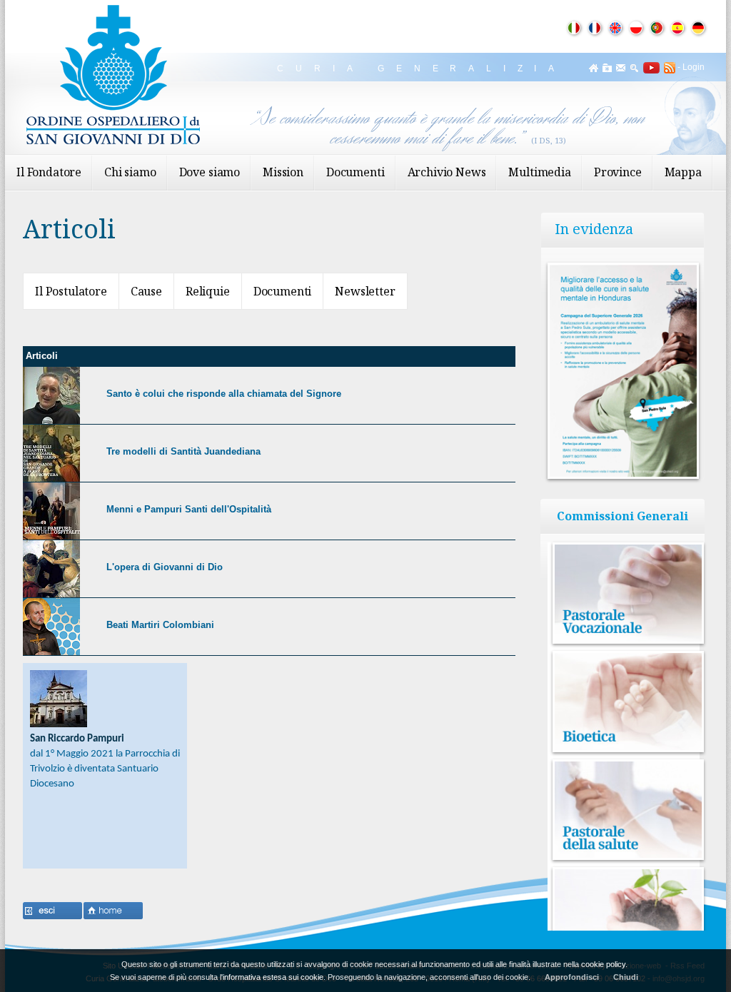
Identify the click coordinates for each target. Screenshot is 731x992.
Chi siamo (130, 172)
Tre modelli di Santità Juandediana (183, 451)
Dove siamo (209, 172)
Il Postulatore (71, 291)
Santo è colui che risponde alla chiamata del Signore (223, 393)
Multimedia (539, 172)
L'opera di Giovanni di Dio (164, 567)
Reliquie (208, 291)
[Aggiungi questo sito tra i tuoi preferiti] (607, 68)
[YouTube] (649, 67)
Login (693, 67)
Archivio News (447, 172)
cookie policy (603, 964)
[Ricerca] (634, 68)
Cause (146, 291)
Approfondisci (572, 977)
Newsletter (365, 291)
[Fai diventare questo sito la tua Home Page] (593, 68)
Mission (283, 172)
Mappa (683, 172)
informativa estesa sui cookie (273, 977)
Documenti (355, 172)
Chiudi (625, 977)
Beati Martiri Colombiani (160, 624)
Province (618, 172)
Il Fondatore (48, 172)
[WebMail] (620, 68)
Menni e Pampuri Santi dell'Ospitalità (188, 509)
